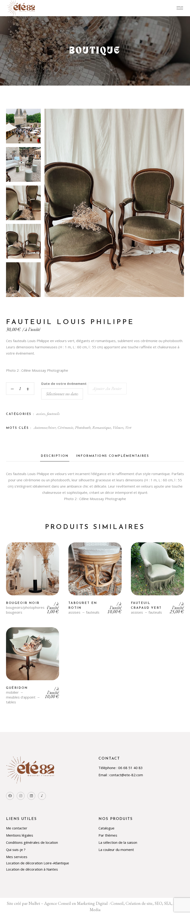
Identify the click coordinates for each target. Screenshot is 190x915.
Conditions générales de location (32, 842)
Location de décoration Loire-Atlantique (37, 863)
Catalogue (106, 828)
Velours (118, 427)
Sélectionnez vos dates (33, 572)
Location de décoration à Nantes (32, 869)
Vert (128, 427)
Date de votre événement (64, 383)
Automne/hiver (45, 427)
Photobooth (83, 427)
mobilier (12, 692)
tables (11, 702)
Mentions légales (19, 835)
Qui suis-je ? (15, 849)
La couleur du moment (116, 849)
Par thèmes (107, 835)
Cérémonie (65, 427)
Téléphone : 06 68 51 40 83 (120, 767)
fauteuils (53, 413)
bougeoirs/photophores (25, 607)
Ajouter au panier (107, 388)
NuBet (34, 903)
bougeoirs (14, 612)
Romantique (101, 427)
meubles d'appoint (20, 697)
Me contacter (16, 828)
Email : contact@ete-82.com (120, 775)
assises (40, 413)
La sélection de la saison (117, 842)
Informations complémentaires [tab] (112, 456)
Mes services (16, 856)
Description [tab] (55, 456)
